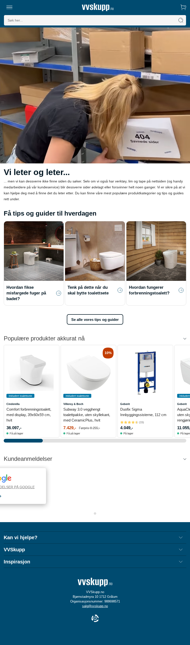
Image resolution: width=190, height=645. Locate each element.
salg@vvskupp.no (95, 606)
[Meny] (9, 7)
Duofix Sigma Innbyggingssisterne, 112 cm (143, 412)
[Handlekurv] (183, 7)
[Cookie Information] (95, 619)
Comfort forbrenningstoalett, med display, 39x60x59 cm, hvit (28, 414)
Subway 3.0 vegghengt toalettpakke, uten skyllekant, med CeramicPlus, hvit (86, 414)
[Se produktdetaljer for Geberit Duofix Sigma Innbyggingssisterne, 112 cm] (145, 372)
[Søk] (181, 20)
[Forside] (98, 7)
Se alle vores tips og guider (95, 319)
